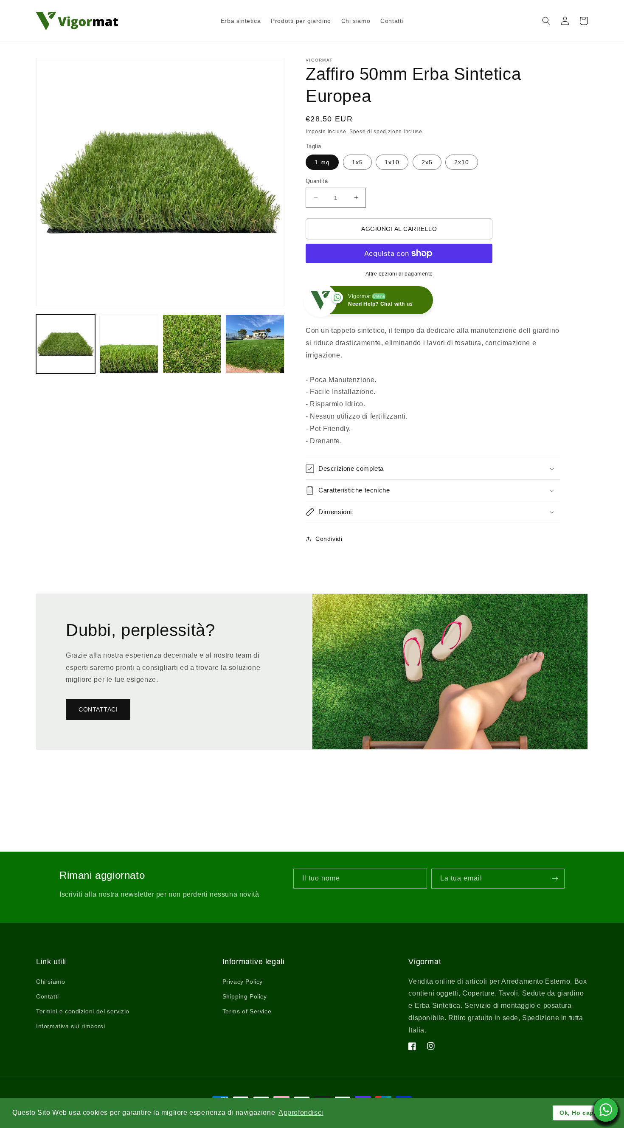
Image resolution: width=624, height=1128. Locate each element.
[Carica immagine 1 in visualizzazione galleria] (65, 344)
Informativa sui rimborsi (70, 1026)
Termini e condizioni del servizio (82, 1011)
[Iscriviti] (554, 879)
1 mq (322, 161)
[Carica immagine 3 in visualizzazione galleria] (192, 344)
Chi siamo (50, 981)
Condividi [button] (328, 538)
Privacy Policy (242, 981)
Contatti (47, 996)
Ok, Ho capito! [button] (581, 1112)
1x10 (392, 161)
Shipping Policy (244, 996)
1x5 (357, 161)
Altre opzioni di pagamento (399, 274)
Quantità (317, 180)
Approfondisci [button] (300, 1112)
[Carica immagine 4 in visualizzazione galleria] (254, 344)
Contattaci (98, 709)
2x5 (427, 161)
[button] (546, 20)
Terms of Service (247, 1011)
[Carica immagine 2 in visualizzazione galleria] (128, 344)
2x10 (461, 161)
